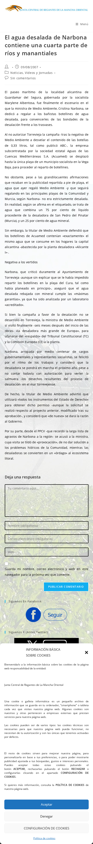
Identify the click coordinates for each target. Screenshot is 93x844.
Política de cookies (44, 838)
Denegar (46, 816)
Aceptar (46, 804)
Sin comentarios (23, 78)
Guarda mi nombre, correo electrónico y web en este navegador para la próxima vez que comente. (46, 571)
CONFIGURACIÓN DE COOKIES (46, 828)
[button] (86, 652)
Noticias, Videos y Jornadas (31, 73)
